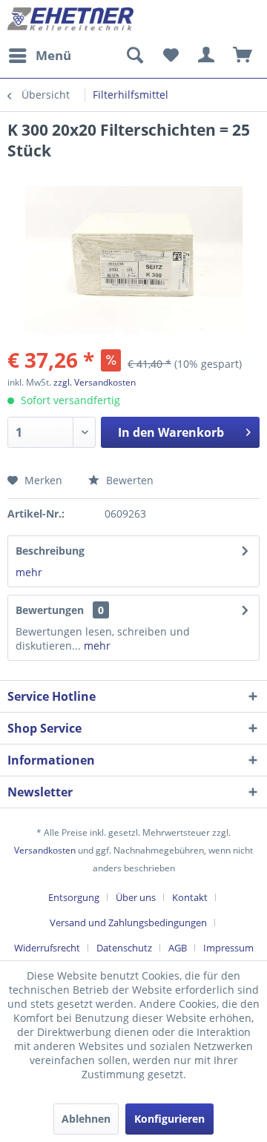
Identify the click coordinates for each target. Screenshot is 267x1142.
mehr (29, 572)
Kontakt (190, 897)
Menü (53, 55)
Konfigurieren (169, 1119)
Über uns (136, 897)
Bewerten (128, 480)
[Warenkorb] (243, 55)
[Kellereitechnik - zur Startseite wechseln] (70, 20)
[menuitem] (39, 55)
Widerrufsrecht (47, 947)
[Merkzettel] (170, 55)
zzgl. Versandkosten (94, 382)
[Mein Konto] (207, 55)
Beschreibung (50, 551)
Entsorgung (73, 897)
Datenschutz (124, 947)
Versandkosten (45, 850)
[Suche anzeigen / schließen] (134, 55)
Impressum (228, 947)
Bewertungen (50, 610)
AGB (177, 947)
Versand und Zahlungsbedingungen (128, 922)
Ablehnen (86, 1119)
